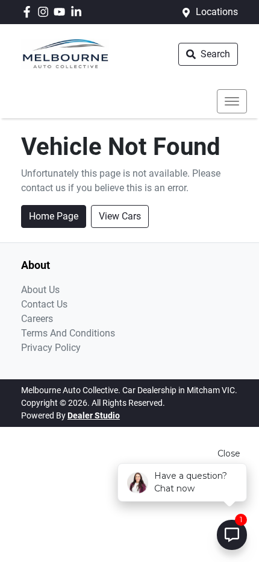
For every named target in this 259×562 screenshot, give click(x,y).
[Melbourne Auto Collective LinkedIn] (78, 11)
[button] (232, 101)
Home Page (53, 216)
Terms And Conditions (68, 333)
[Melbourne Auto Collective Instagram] (45, 11)
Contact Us (44, 304)
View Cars (120, 216)
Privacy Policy (51, 347)
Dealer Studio (93, 415)
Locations (217, 11)
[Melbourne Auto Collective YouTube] (62, 11)
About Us (40, 289)
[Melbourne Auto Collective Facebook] (29, 11)
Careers (37, 318)
